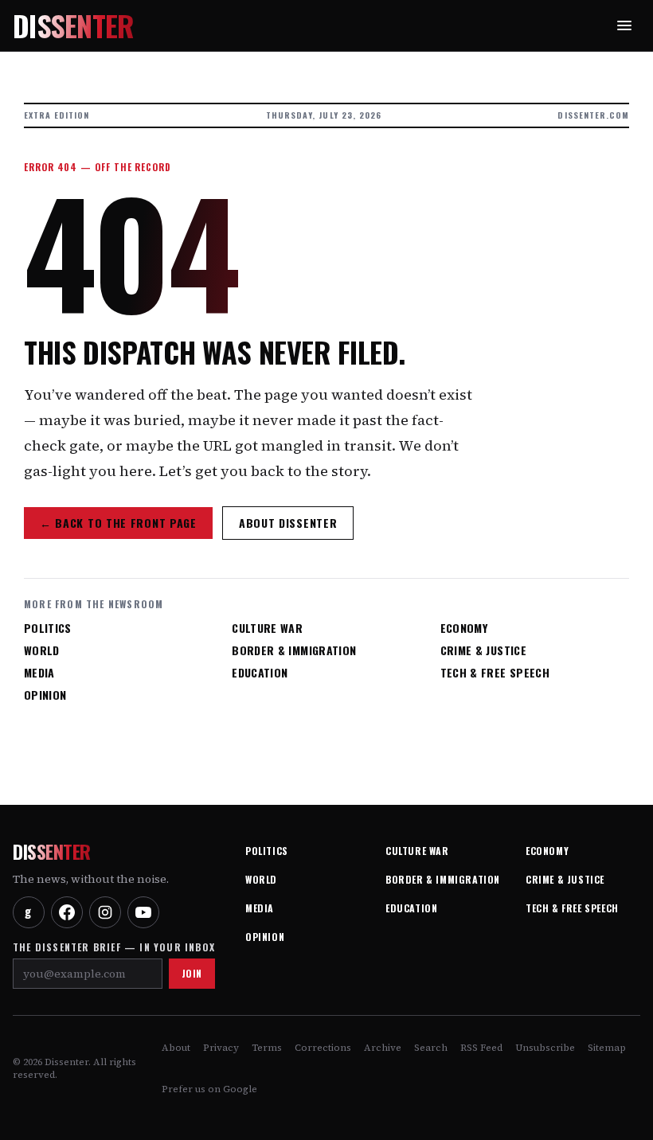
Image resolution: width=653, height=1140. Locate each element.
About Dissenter (288, 522)
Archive (382, 1047)
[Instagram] (105, 912)
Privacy (221, 1047)
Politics (48, 628)
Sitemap (607, 1047)
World (42, 650)
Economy (463, 628)
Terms (267, 1047)
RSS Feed (481, 1047)
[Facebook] (67, 912)
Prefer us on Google (209, 1089)
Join (192, 973)
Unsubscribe (545, 1047)
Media (39, 673)
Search (431, 1047)
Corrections (323, 1047)
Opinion (45, 695)
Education (259, 673)
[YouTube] (143, 912)
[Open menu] (624, 25)
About (176, 1047)
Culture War (267, 628)
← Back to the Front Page (118, 522)
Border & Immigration (294, 650)
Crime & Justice (483, 650)
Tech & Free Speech (494, 673)
